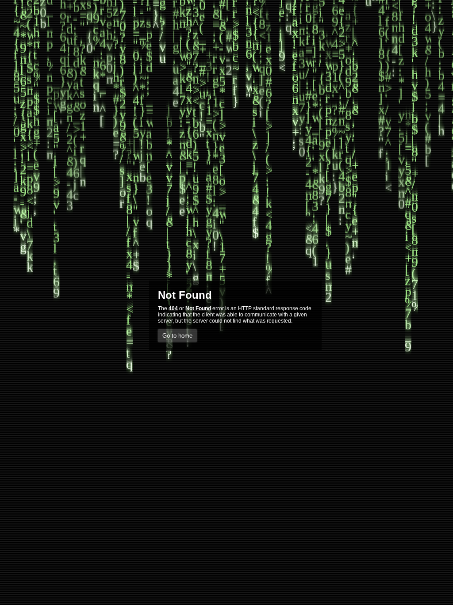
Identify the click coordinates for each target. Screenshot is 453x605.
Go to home (177, 335)
